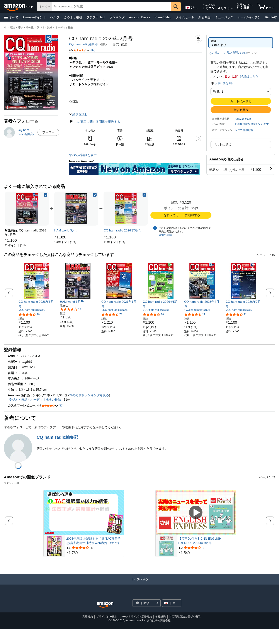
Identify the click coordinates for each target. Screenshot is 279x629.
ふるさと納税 (73, 17)
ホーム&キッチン (249, 17)
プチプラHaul (96, 17)
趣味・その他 (26, 27)
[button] (11, 17)
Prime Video (163, 17)
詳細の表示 (165, 234)
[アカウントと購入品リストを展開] (232, 8)
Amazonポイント (34, 17)
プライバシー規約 (106, 616)
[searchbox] (111, 6)
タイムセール (185, 17)
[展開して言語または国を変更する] (197, 8)
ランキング (117, 17)
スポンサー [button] (10, 483)
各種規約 (160, 616)
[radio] (241, 42)
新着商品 (204, 17)
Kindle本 (271, 17)
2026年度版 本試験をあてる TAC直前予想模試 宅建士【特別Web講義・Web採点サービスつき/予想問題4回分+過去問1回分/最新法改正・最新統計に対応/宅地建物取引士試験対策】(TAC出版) (94, 541)
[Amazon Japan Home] (105, 604)
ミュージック (224, 17)
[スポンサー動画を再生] (196, 512)
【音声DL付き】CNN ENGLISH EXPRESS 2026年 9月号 (199, 541)
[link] (16, 245)
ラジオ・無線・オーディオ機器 (55, 27)
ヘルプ (55, 17)
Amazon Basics (139, 17)
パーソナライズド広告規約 (136, 616)
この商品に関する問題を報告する (97, 121)
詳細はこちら (249, 76)
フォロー (48, 132)
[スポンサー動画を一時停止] (118, 522)
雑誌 (12, 27)
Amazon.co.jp (243, 118)
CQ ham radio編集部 (83, 44)
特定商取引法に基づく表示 (185, 616)
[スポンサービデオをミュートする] (118, 530)
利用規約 (87, 616)
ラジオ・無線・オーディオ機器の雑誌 (35, 399)
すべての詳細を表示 (83, 155)
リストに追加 (222, 144)
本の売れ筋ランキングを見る (89, 395)
